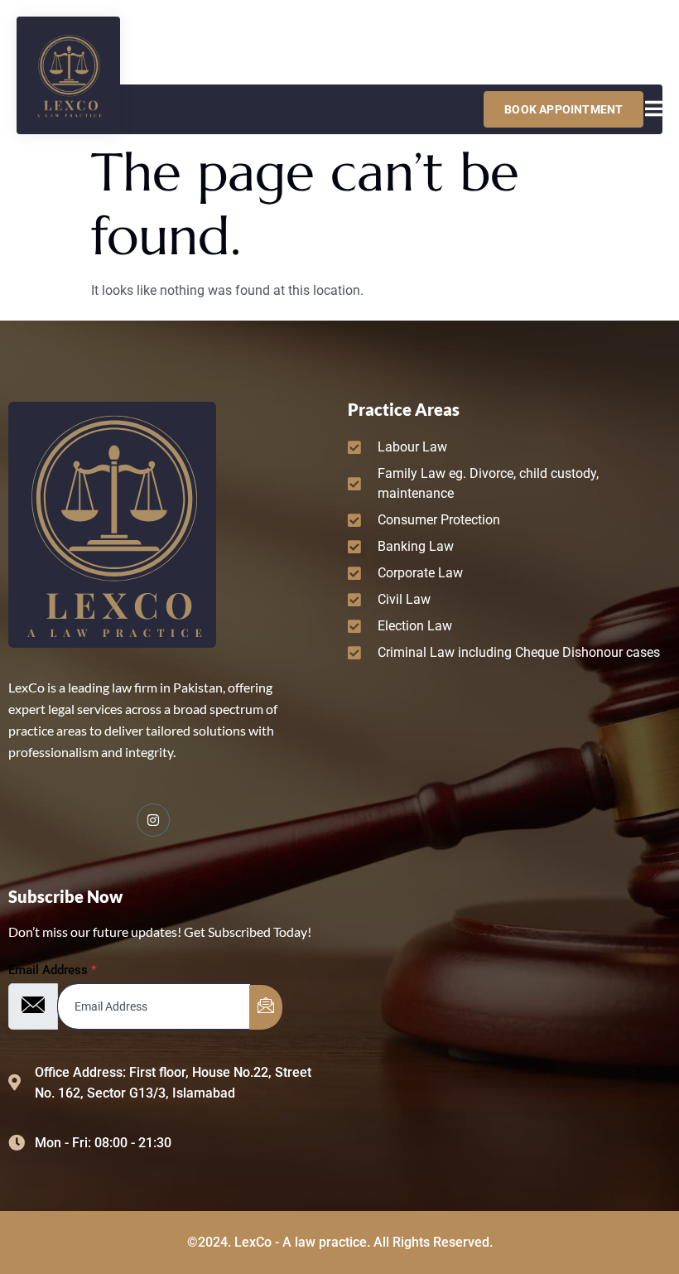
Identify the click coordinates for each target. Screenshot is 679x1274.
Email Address (52, 970)
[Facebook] (153, 820)
